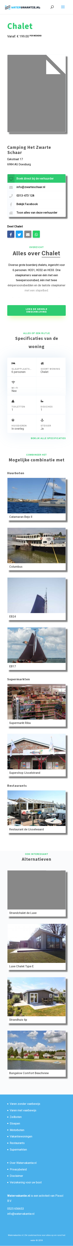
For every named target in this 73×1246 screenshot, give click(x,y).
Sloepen (15, 1123)
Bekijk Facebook (27, 204)
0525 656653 (15, 1208)
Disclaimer (16, 1176)
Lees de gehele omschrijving (36, 310)
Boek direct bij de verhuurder (35, 178)
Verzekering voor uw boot (26, 1182)
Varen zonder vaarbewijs (25, 1104)
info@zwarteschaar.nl (30, 187)
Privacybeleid (18, 1169)
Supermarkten (18, 1149)
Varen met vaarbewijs (23, 1110)
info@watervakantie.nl (20, 1213)
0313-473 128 (25, 195)
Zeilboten (16, 1117)
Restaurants (17, 1143)
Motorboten (17, 1130)
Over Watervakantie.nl (23, 1163)
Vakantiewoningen (21, 1136)
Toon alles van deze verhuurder (36, 212)
